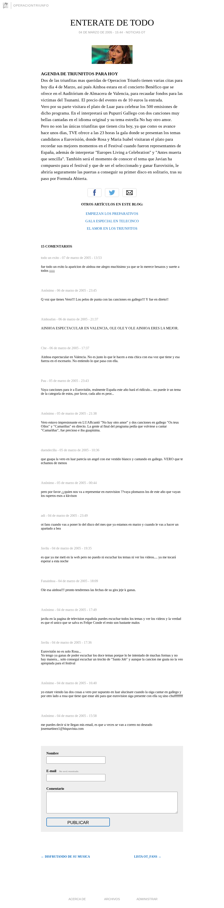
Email (129, 192)
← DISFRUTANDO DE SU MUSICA (65, 856)
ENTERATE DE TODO (112, 22)
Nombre (52, 753)
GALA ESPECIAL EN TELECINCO (112, 221)
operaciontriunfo (31, 5)
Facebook (95, 192)
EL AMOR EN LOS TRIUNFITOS (112, 228)
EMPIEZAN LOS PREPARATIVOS (112, 213)
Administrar (147, 899)
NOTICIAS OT (135, 32)
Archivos (112, 899)
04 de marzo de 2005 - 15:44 (101, 32)
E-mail (62, 771)
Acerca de (77, 899)
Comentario (55, 788)
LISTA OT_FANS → (147, 856)
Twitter (112, 192)
